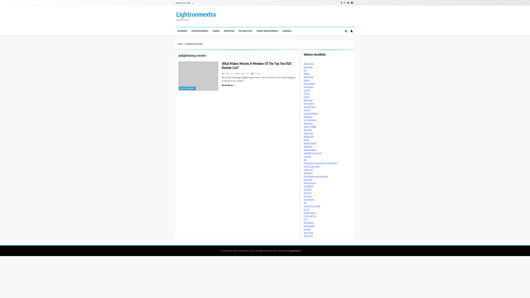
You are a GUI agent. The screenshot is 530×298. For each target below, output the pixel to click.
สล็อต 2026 (309, 63)
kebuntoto (308, 179)
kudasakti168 (309, 83)
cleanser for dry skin (312, 206)
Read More (227, 85)
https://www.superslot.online (316, 176)
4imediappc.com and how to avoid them (320, 163)
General (287, 31)
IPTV (306, 219)
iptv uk (306, 209)
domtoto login (310, 106)
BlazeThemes (295, 251)
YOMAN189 (308, 186)
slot (305, 159)
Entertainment (199, 31)
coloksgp (307, 156)
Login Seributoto (311, 113)
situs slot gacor (310, 183)
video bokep (309, 103)
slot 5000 (308, 130)
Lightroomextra (196, 14)
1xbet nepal (308, 77)
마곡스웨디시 (310, 216)
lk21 (305, 70)
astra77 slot (308, 232)
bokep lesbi (308, 133)
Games (216, 31)
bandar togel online (312, 166)
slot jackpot (317, 153)
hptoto (306, 96)
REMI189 (307, 189)
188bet (307, 73)
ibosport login (309, 212)
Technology (245, 31)
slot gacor (308, 192)
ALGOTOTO (308, 236)
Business (182, 31)
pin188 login (309, 199)
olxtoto (307, 80)
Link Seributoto (310, 120)
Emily (227, 73)
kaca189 (307, 229)
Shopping (229, 31)
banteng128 (309, 222)
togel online (308, 87)
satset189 (308, 153)
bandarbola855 (310, 143)
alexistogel (308, 67)
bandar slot (308, 169)
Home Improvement (267, 31)
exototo (307, 90)
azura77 (307, 110)
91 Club (307, 93)
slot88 (306, 140)
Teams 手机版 (310, 126)
